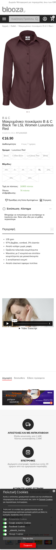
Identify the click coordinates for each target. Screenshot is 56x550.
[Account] (45, 18)
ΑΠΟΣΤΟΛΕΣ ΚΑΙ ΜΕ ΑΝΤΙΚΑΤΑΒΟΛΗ (28, 433)
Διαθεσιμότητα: (9, 144)
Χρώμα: (6, 150)
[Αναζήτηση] (37, 19)
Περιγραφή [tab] (8, 229)
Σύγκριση (47, 200)
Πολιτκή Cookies (46, 499)
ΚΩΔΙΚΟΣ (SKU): (9, 133)
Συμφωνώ (28, 545)
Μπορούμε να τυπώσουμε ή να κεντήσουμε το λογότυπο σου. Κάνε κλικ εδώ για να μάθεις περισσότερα (24, 217)
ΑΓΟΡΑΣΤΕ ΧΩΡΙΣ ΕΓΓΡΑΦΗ (28, 488)
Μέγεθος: (6, 164)
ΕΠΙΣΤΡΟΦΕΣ (28, 460)
